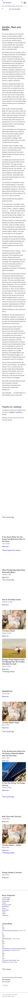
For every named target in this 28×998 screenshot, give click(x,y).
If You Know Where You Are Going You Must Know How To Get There (13, 539)
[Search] (21, 2)
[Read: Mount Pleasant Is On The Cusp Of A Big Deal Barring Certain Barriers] (3, 946)
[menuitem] (21, 2)
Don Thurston (9, 994)
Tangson (4, 913)
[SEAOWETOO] (14, 680)
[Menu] (24, 2)
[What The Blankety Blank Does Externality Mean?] (14, 559)
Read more (5, 546)
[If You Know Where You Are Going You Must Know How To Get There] (14, 525)
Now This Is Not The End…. (12, 816)
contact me (19, 412)
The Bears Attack (8, 631)
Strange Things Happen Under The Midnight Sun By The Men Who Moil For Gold (13, 661)
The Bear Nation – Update (11, 845)
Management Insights (6, 904)
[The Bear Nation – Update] (14, 834)
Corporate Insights (6, 897)
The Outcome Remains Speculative (9, 930)
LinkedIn (11, 412)
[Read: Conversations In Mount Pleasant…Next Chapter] (3, 958)
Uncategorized (5, 915)
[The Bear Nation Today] (14, 711)
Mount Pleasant (5, 906)
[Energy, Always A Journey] (14, 861)
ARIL (16, 994)
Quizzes (4, 911)
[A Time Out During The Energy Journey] (14, 771)
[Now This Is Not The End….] (14, 805)
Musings (4, 908)
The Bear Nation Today (10, 722)
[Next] (24, 458)
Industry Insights (5, 901)
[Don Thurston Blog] (11, 2)
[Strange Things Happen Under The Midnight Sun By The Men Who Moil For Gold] (14, 648)
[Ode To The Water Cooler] (14, 588)
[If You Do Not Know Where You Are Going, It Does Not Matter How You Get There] (14, 740)
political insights (5, 910)
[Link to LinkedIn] (25, 994)
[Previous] (4, 458)
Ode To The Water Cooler (11, 599)
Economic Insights (6, 899)
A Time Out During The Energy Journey (13, 784)
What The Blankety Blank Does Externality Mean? (13, 571)
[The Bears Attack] (14, 619)
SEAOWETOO (7, 691)
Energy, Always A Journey (12, 872)
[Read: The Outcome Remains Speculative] (3, 928)
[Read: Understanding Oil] (3, 937)
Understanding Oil (6, 938)
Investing (4, 903)
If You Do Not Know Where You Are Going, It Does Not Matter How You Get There (13, 753)
